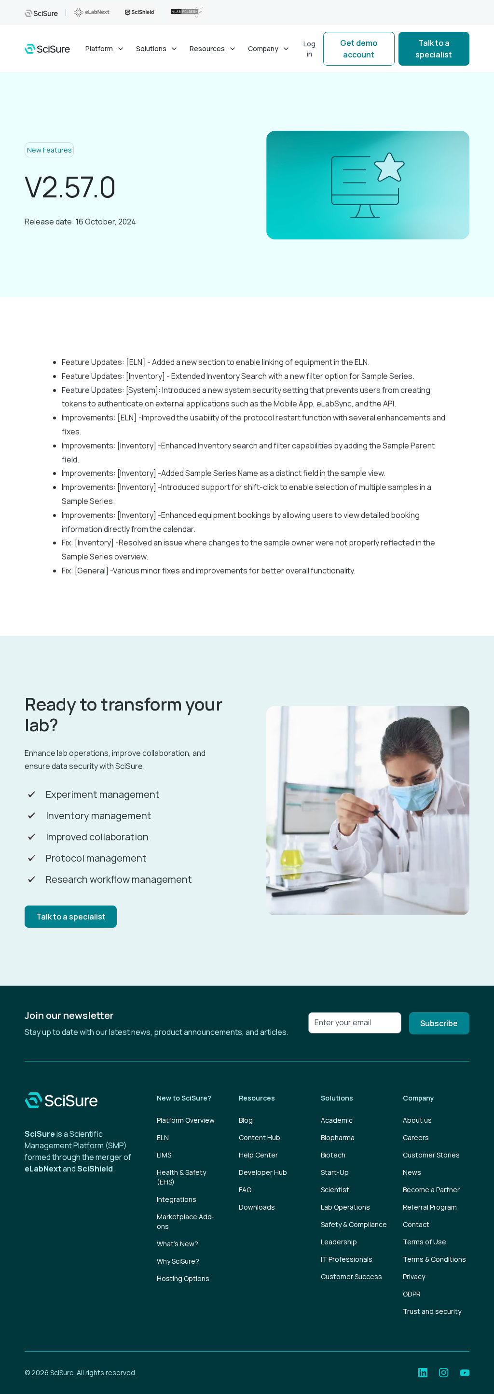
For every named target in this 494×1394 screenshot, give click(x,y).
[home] (47, 49)
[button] (104, 48)
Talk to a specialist (433, 49)
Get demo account (358, 49)
